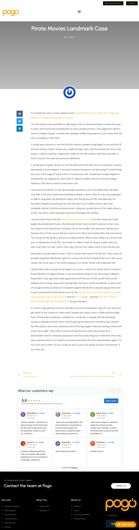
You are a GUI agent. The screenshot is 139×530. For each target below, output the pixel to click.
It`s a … (82, 297)
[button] (79, 11)
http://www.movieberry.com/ (76, 219)
